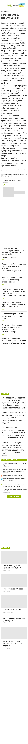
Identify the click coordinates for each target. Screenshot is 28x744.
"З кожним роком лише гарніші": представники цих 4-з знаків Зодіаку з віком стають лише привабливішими (14, 252)
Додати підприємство (14, 496)
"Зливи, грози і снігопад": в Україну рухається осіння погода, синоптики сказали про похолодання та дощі (14, 417)
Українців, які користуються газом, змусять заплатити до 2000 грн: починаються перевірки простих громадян (13, 292)
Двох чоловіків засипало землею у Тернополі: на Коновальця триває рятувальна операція (12, 328)
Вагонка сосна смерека (11, 610)
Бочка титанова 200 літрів (12, 589)
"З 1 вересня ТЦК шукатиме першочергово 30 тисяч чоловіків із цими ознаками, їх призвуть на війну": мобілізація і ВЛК (13, 432)
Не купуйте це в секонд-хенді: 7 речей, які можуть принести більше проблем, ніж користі (13, 304)
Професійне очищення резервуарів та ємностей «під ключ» (12, 644)
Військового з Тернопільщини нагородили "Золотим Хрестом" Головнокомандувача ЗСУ (14, 267)
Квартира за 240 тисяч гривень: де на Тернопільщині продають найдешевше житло (14, 341)
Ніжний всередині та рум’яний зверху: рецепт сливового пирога (14, 316)
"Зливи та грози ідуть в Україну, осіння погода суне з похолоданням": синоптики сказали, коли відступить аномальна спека (13, 448)
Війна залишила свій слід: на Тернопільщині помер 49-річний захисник (13, 279)
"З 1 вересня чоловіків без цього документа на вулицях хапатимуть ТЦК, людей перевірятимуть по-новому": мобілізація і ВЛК (14, 403)
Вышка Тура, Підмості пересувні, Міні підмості (12, 567)
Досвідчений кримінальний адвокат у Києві (13, 619)
